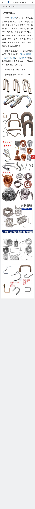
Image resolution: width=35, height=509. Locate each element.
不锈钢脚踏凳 (25, 54)
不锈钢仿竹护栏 (8, 58)
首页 (4, 6)
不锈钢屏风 (21, 58)
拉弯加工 (12, 18)
